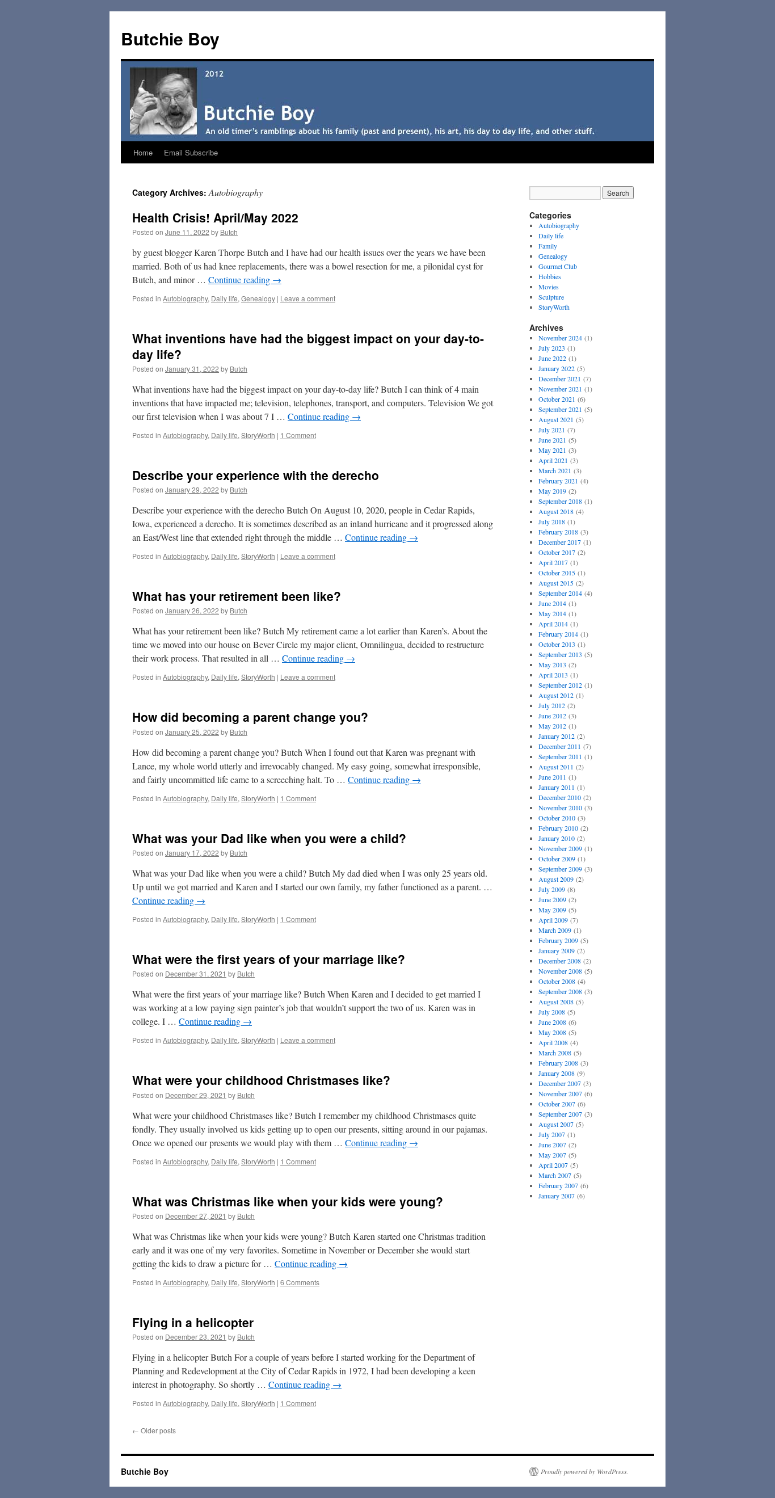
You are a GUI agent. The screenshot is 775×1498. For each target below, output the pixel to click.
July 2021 (551, 429)
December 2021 (559, 378)
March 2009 (554, 930)
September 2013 (560, 654)
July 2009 (551, 889)
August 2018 (556, 511)
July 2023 (551, 347)
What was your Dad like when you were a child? (269, 838)
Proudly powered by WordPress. (585, 1471)
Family (547, 245)
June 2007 (552, 1144)
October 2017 (556, 552)
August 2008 (556, 1001)
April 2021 (553, 460)
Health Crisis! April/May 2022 (215, 217)
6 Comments (299, 1282)
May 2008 (552, 1032)
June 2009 (552, 899)
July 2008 (551, 1011)
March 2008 (554, 1052)
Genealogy (258, 298)
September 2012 (560, 684)
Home (143, 152)
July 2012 (551, 705)
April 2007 (553, 1164)
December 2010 (559, 797)
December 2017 (559, 541)
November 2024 (560, 337)
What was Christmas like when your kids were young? (287, 1201)
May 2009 (552, 909)
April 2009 (553, 919)
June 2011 (552, 776)
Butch (229, 232)
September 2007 (560, 1113)
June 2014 (552, 603)
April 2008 (553, 1042)
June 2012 (552, 715)
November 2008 (560, 970)
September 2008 (560, 991)
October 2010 (556, 817)
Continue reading (244, 279)
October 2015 (556, 572)
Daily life (224, 298)
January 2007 (556, 1195)
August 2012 (556, 695)
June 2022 (552, 358)
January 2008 (556, 1073)
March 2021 (554, 470)
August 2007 (556, 1124)
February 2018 (558, 531)
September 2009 (560, 868)
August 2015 (556, 582)
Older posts (154, 1430)
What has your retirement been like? (236, 595)
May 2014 (552, 613)
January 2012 (556, 735)
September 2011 (560, 756)
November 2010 (560, 807)
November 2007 (560, 1093)
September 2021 (560, 409)
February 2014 (558, 633)
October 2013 (556, 644)
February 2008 (558, 1062)
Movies (548, 286)
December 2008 (559, 960)
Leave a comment (307, 298)
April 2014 (553, 623)
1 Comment (298, 435)
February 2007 (558, 1185)
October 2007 (556, 1103)
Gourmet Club (557, 266)
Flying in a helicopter (193, 1322)
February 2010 (558, 827)
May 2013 (552, 664)
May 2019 (552, 490)
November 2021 (560, 388)
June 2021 (552, 439)
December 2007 (559, 1083)
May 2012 (552, 725)
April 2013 (553, 674)
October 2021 (556, 398)
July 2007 (551, 1134)
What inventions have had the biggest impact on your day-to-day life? (308, 346)
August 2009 (556, 878)
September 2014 (560, 592)
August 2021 (556, 419)
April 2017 (553, 562)
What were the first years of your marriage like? (268, 958)
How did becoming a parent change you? (250, 716)
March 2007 (554, 1175)
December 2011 (559, 746)
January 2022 (556, 368)
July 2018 (551, 521)
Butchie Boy (170, 38)
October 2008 (556, 981)
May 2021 (552, 450)
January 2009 (556, 950)
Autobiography (185, 298)
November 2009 (560, 848)
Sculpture (551, 296)
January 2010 (556, 838)
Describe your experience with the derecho (255, 474)
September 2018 (560, 501)
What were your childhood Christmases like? (261, 1079)
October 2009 (556, 858)
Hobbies (549, 276)
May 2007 (552, 1154)
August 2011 (556, 766)
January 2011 (556, 787)
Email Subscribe (191, 152)
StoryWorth (258, 435)
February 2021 (558, 480)
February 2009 (558, 940)
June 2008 (552, 1021)
